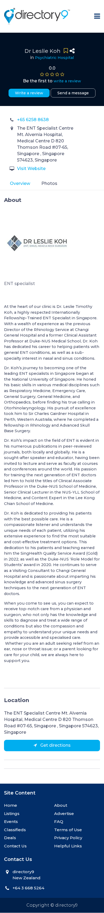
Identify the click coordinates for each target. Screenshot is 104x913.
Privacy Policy (68, 837)
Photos (49, 183)
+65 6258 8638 (33, 119)
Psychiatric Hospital (54, 57)
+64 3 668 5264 (28, 887)
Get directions (55, 745)
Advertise (64, 813)
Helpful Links (68, 845)
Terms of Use (68, 829)
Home (10, 805)
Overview (20, 183)
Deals (10, 837)
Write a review (29, 93)
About (60, 805)
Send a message (73, 93)
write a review (67, 81)
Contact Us (15, 845)
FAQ (58, 821)
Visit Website (31, 168)
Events (11, 821)
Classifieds (15, 829)
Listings (11, 813)
